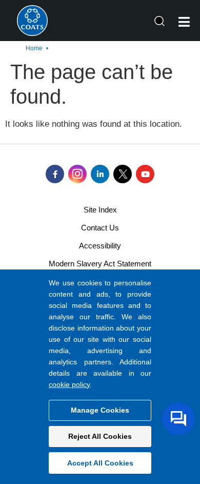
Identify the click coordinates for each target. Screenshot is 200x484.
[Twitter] (122, 174)
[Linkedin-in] (100, 174)
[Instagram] (77, 174)
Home (34, 48)
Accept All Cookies (100, 463)
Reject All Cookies (100, 436)
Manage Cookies (100, 410)
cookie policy (69, 384)
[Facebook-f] (55, 174)
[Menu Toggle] (184, 21)
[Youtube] (145, 174)
